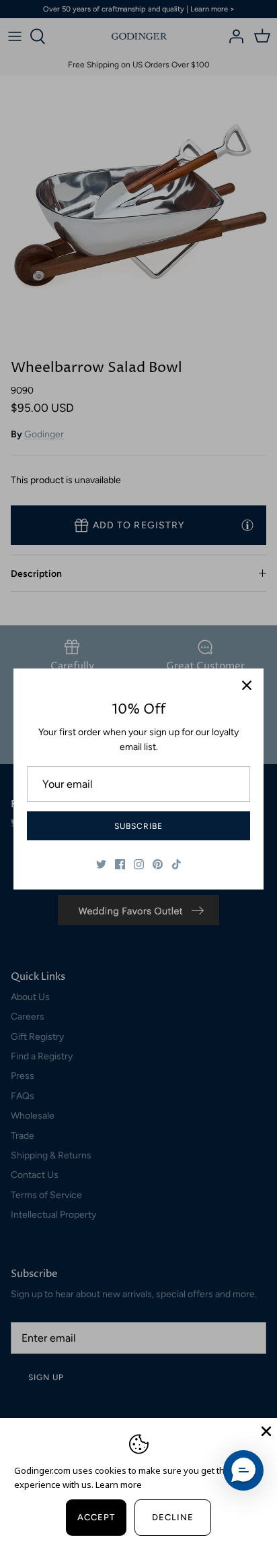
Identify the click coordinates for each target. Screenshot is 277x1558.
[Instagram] (139, 864)
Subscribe (138, 826)
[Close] (247, 685)
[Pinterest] (158, 864)
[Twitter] (101, 864)
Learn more (118, 1484)
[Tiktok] (176, 864)
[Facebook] (120, 864)
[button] (243, 1470)
